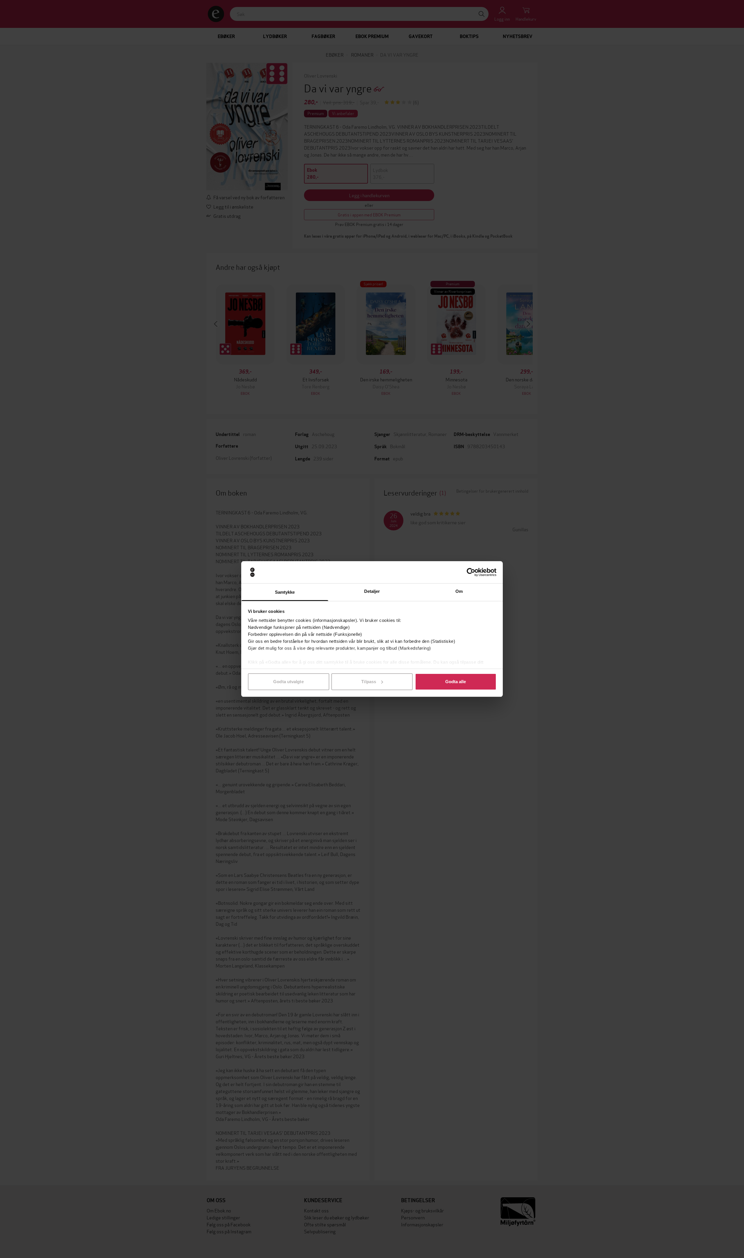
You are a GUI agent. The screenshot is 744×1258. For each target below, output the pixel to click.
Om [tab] (459, 591)
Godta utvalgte (288, 681)
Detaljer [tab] (372, 591)
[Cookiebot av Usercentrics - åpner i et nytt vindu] (471, 572)
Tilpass (368, 681)
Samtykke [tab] (285, 592)
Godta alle (455, 681)
